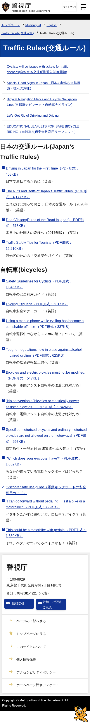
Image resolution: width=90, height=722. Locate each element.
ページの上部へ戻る (31, 621)
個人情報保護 (26, 659)
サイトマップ (69, 7)
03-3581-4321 (27, 593)
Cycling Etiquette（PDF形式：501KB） (37, 304)
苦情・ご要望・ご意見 (53, 604)
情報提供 (18, 603)
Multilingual (33, 25)
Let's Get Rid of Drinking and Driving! (33, 115)
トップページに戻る (31, 634)
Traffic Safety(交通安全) (17, 33)
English (52, 25)
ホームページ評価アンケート (37, 685)
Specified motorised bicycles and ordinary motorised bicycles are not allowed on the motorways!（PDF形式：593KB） (46, 435)
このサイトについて (31, 646)
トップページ (10, 25)
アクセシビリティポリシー (36, 672)
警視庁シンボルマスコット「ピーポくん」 (81, 714)
